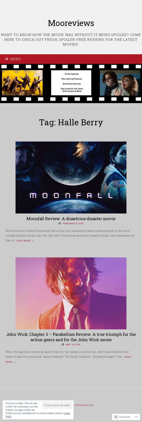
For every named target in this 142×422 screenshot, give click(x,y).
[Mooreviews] (71, 83)
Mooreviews (71, 23)
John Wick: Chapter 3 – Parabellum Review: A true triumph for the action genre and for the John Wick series (71, 336)
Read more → (25, 240)
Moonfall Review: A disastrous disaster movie (70, 218)
